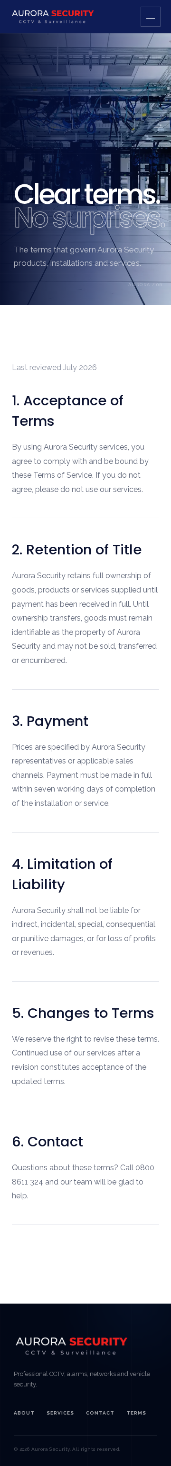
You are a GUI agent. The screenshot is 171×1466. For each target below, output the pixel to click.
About (24, 1413)
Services (60, 1413)
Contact (100, 1413)
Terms (136, 1413)
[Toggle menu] (151, 17)
